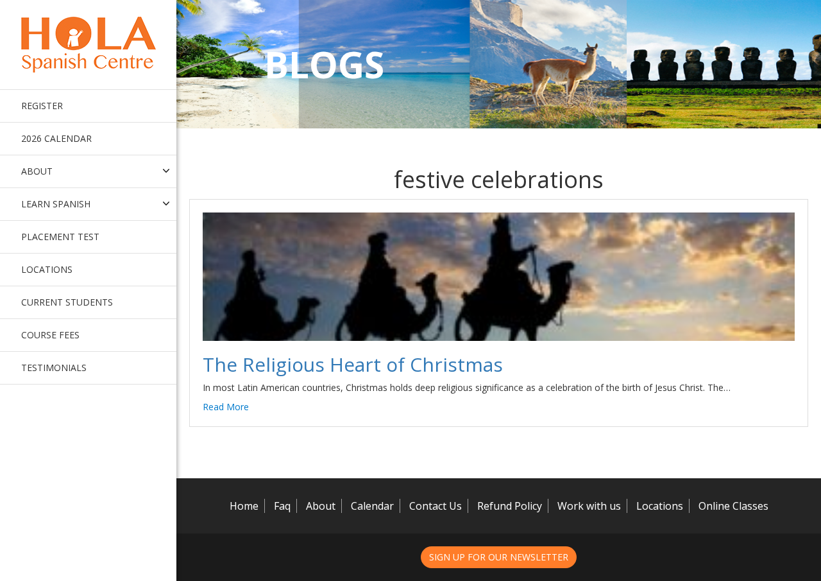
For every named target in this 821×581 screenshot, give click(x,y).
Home (244, 506)
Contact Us (435, 506)
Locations (46, 269)
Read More (226, 407)
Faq (282, 506)
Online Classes (733, 506)
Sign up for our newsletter (498, 557)
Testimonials (54, 367)
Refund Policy (509, 506)
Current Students (67, 302)
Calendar (372, 506)
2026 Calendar (56, 138)
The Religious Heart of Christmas (353, 364)
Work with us (589, 506)
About (320, 506)
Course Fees (50, 335)
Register (42, 106)
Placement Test (60, 236)
